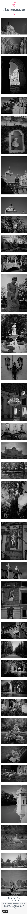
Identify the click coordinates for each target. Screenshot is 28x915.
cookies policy (12, 907)
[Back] (14, 14)
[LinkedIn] (18, 901)
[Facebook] (12, 901)
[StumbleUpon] (15, 901)
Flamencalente (14, 10)
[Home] (14, 4)
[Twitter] (9, 901)
